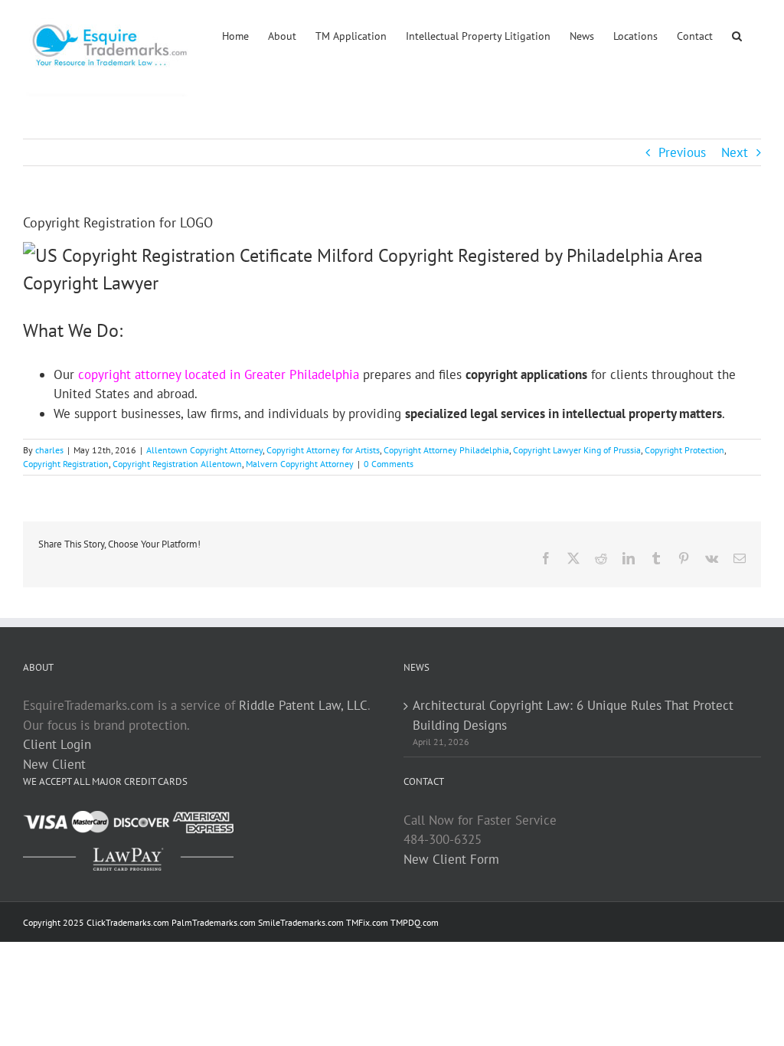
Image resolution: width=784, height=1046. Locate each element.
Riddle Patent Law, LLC (303, 705)
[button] (737, 34)
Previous (682, 152)
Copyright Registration (66, 463)
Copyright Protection (684, 450)
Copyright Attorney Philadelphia (446, 450)
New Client (54, 764)
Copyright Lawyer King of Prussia (577, 450)
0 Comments (388, 463)
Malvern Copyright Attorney (300, 463)
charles (49, 450)
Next (734, 152)
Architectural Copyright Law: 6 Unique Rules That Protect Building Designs (573, 715)
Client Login (57, 744)
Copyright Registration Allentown (177, 463)
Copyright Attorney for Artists (323, 450)
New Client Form (451, 859)
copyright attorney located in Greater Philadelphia (218, 374)
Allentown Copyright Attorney (204, 450)
